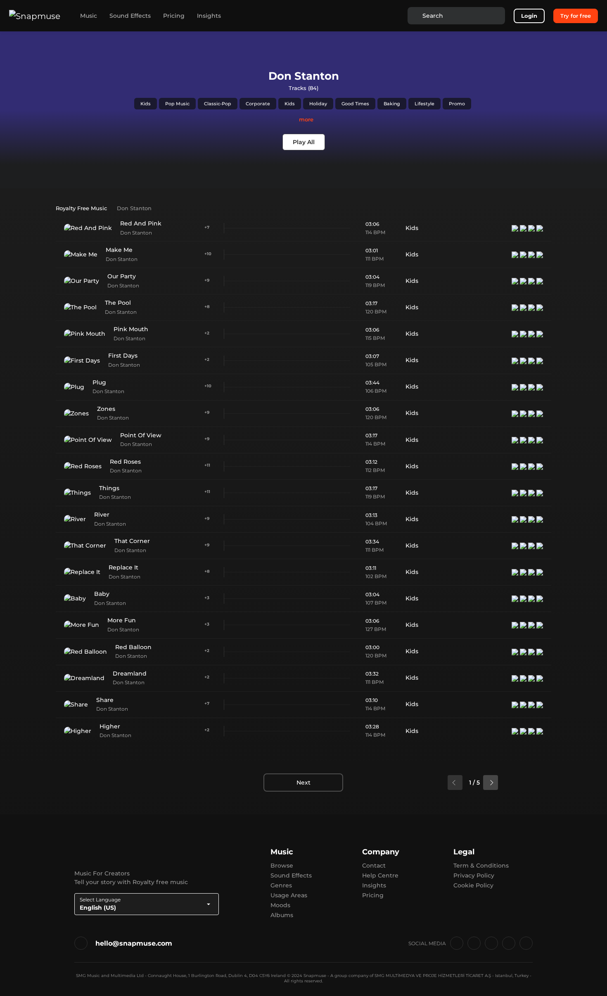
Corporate (258, 104)
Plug (99, 382)
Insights (209, 15)
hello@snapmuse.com (133, 943)
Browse (281, 865)
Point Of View (140, 435)
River (101, 514)
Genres (281, 885)
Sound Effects (130, 15)
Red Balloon (133, 647)
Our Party (121, 276)
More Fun (121, 620)
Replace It (123, 567)
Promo (457, 104)
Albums (281, 915)
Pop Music (177, 104)
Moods (280, 905)
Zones (106, 409)
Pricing (174, 15)
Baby (101, 594)
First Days (123, 355)
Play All (304, 142)
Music (88, 15)
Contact (374, 865)
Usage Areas (288, 895)
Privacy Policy (473, 875)
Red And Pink (140, 223)
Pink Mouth (131, 329)
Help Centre (380, 875)
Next (303, 782)
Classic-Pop (217, 104)
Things (109, 488)
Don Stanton (136, 233)
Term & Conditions (481, 865)
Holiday (318, 104)
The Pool (118, 302)
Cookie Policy (473, 885)
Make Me (119, 250)
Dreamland (130, 673)
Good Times (355, 104)
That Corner (132, 541)
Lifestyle (424, 104)
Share (105, 700)
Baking (392, 104)
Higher (110, 726)
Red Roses (125, 461)
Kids (145, 104)
